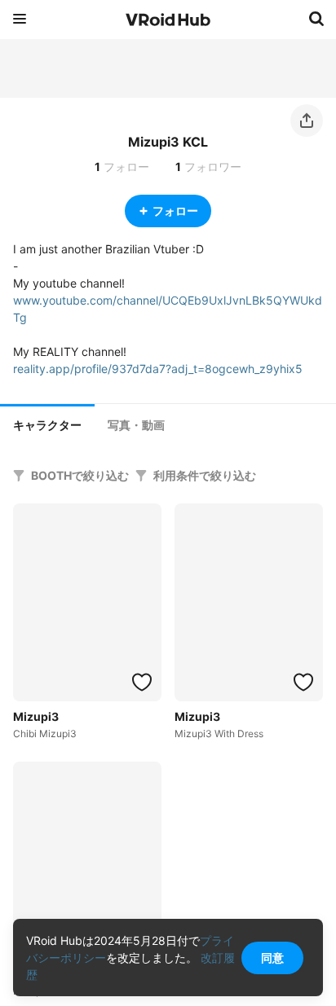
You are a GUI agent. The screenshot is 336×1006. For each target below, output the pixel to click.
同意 (272, 957)
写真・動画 (136, 425)
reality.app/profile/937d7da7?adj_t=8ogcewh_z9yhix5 (158, 369)
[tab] (47, 423)
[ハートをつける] (142, 682)
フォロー (175, 210)
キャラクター (47, 425)
